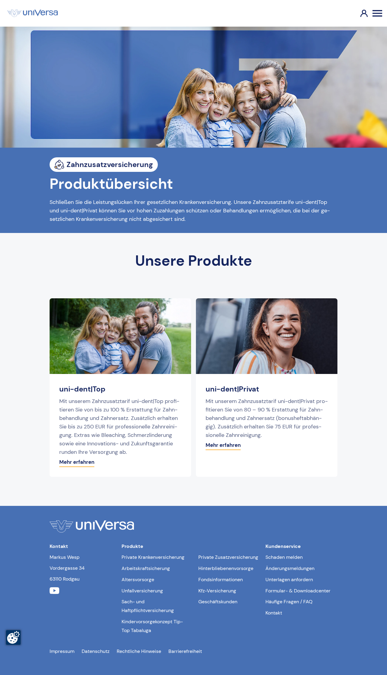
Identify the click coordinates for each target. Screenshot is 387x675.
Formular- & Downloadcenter (297, 591)
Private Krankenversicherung (153, 557)
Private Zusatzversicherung (228, 557)
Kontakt (273, 613)
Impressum (62, 651)
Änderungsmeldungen (289, 568)
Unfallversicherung (142, 591)
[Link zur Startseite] (32, 13)
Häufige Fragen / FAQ (289, 601)
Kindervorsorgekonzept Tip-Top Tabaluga (152, 626)
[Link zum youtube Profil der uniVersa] (54, 591)
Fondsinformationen (220, 579)
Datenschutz (95, 651)
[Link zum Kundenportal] (359, 13)
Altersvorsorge (138, 579)
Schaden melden (284, 557)
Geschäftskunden (217, 601)
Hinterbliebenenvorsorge (225, 568)
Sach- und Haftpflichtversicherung (148, 606)
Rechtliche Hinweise (139, 651)
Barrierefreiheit (185, 651)
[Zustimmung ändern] (13, 637)
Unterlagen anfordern (289, 579)
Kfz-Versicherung (217, 591)
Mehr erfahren (76, 462)
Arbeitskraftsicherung (146, 568)
